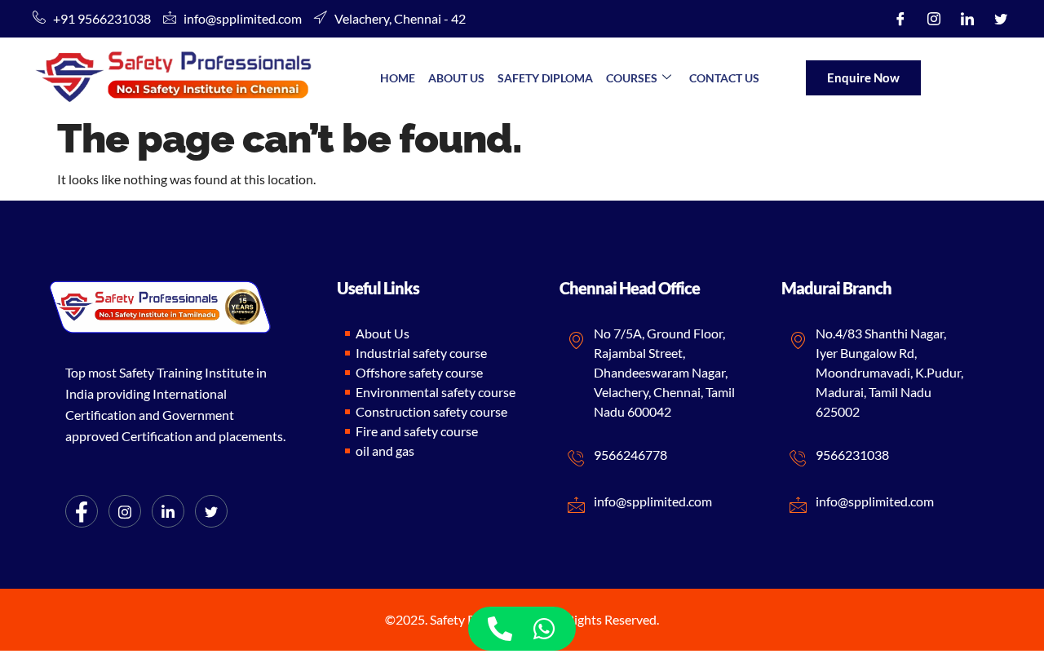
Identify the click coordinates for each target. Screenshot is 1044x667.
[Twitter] (1001, 19)
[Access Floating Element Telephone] (500, 629)
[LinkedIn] (967, 19)
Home (397, 78)
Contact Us (724, 78)
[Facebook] (900, 19)
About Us (456, 78)
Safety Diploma (545, 78)
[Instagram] (934, 19)
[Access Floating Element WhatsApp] (544, 629)
